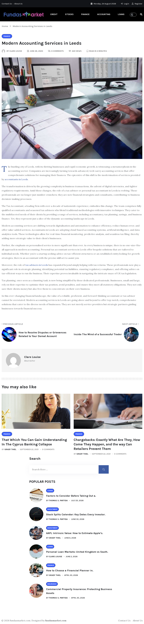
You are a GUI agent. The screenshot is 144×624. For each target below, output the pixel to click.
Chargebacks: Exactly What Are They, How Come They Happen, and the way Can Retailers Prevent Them (107, 444)
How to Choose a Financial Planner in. (69, 570)
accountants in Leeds (16, 179)
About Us (18, 4)
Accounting (103, 14)
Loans (121, 14)
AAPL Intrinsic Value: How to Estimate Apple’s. (74, 533)
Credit (54, 14)
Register (138, 4)
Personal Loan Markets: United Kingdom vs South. (77, 551)
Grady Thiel (10, 449)
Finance (85, 14)
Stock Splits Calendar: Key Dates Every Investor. (75, 514)
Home (5, 26)
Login (126, 4)
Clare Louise (55, 556)
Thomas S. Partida (58, 500)
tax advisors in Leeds (36, 265)
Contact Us (7, 4)
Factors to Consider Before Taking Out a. (71, 495)
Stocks (69, 14)
